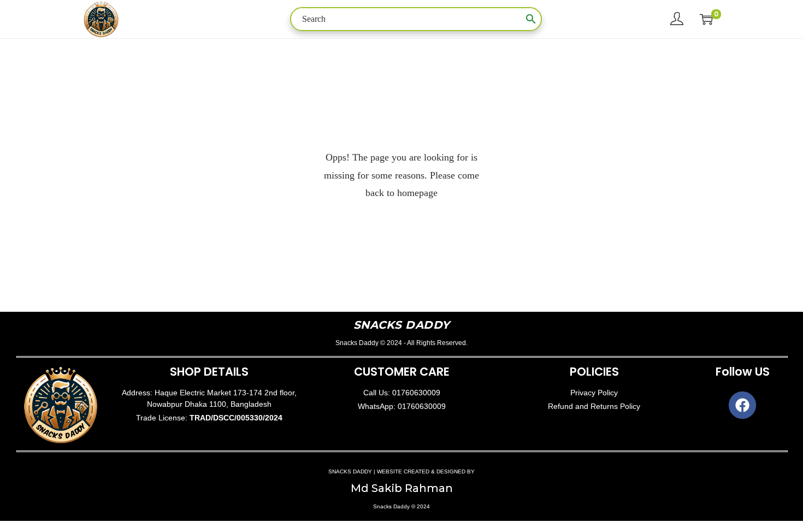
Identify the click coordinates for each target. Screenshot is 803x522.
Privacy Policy (594, 392)
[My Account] (676, 19)
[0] (706, 19)
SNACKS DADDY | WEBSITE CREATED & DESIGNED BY (401, 471)
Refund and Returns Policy (594, 406)
